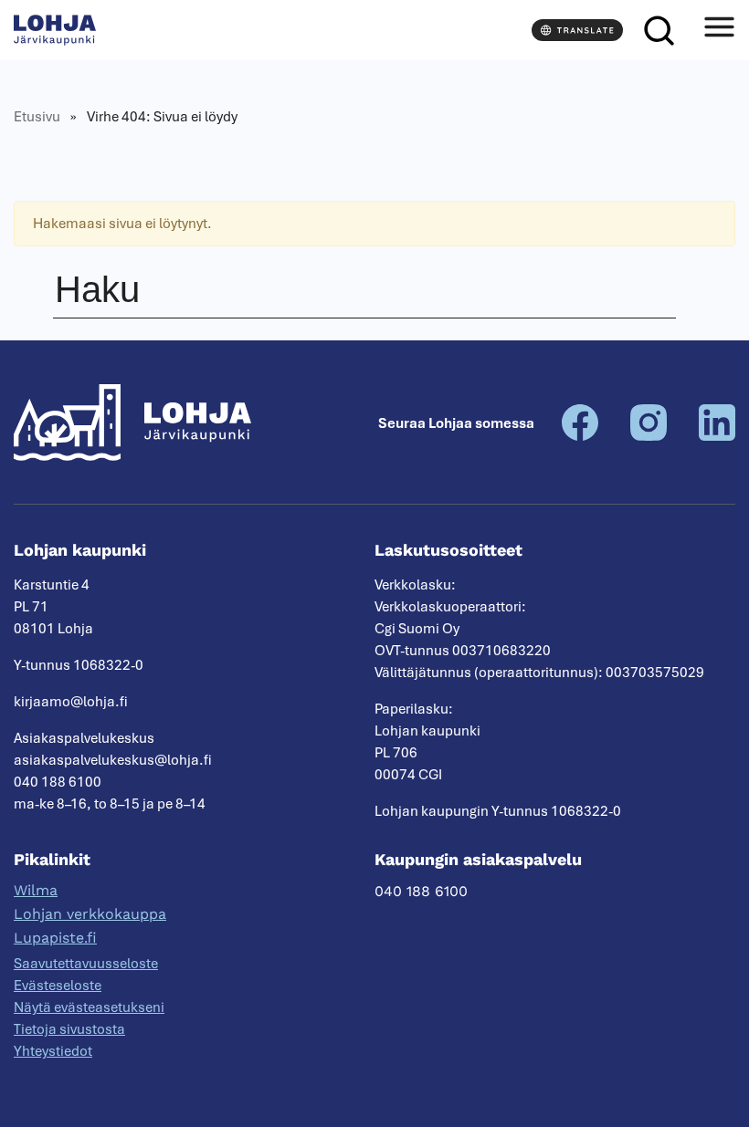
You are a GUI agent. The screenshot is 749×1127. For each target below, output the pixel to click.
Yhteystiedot (53, 1051)
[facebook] (580, 436)
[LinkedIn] (717, 436)
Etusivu (37, 117)
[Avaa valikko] (719, 30)
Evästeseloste (57, 985)
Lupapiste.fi (55, 937)
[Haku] (658, 30)
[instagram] (648, 436)
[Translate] (577, 30)
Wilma (36, 890)
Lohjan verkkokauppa (90, 914)
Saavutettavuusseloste (86, 964)
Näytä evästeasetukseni (89, 1007)
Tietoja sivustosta (69, 1029)
